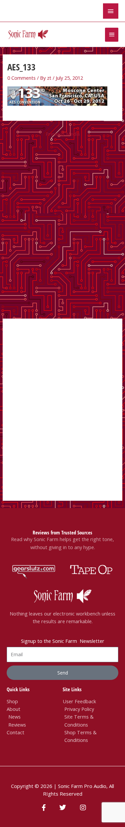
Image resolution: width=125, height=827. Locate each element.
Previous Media (63, 133)
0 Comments (21, 77)
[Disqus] (62, 228)
